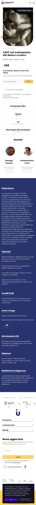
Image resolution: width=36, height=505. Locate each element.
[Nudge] (30, 481)
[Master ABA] (19, 481)
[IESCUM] (9, 403)
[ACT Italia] (27, 403)
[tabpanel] (9, 403)
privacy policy (16, 462)
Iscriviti (18, 457)
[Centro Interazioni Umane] (25, 481)
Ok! (11, 499)
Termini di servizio (7, 97)
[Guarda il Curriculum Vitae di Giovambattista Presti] (28, 151)
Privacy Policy (19, 89)
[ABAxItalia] (12, 481)
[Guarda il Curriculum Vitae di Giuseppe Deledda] (10, 151)
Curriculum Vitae (9, 171)
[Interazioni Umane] (15, 3)
